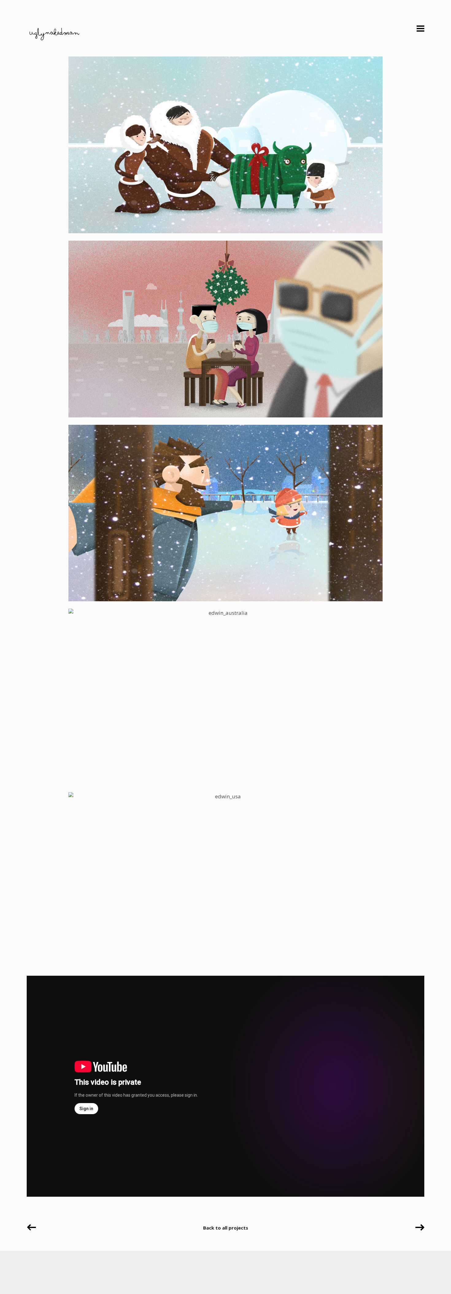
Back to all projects (225, 1228)
